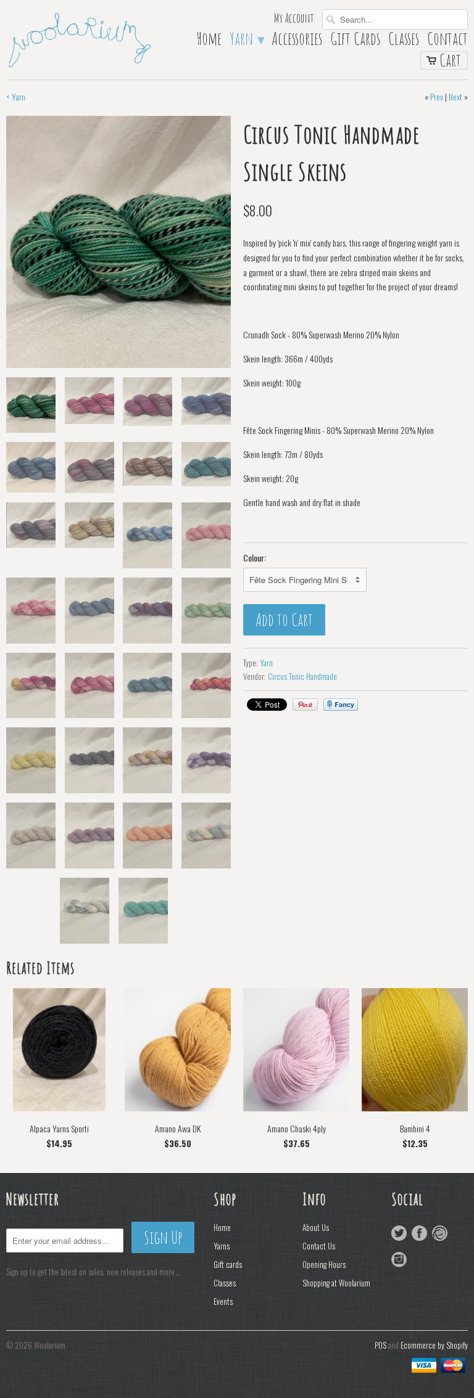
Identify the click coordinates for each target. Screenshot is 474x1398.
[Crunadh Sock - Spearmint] (118, 242)
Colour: (254, 557)
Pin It (305, 704)
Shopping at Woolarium (336, 1283)
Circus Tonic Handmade (302, 676)
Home (209, 41)
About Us (315, 1227)
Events (223, 1301)
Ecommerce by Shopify (434, 1345)
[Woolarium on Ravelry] (439, 1233)
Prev (436, 96)
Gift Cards (355, 41)
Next (455, 96)
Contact (447, 41)
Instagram (399, 1259)
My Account (294, 19)
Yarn (247, 41)
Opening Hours (324, 1264)
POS (380, 1345)
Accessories (297, 41)
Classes (403, 41)
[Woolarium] (79, 38)
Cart (450, 60)
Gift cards (228, 1264)
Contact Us (318, 1246)
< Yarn (15, 96)
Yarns (222, 1246)
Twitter (399, 1233)
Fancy (340, 704)
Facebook (419, 1233)
